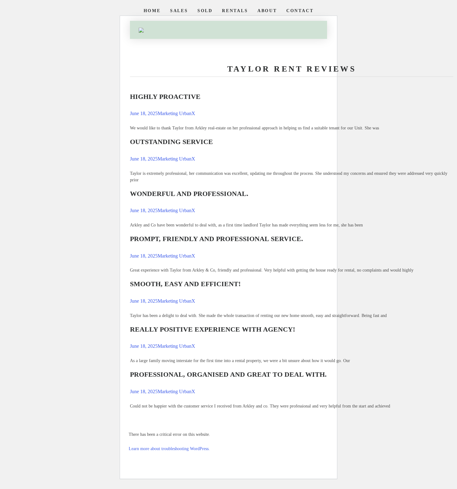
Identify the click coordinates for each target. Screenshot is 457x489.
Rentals (235, 10)
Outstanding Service (171, 142)
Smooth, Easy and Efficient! (185, 284)
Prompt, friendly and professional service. (216, 239)
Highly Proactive (165, 96)
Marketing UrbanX (176, 113)
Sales (179, 10)
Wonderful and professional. (189, 194)
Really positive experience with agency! (212, 329)
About (267, 10)
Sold (205, 10)
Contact (300, 10)
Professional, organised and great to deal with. (228, 374)
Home (152, 10)
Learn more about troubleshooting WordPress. (169, 448)
